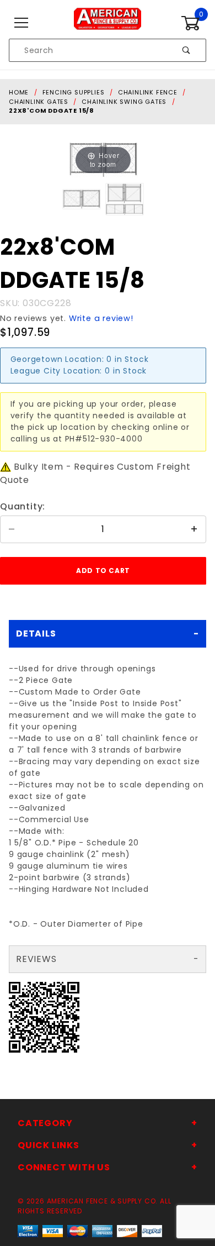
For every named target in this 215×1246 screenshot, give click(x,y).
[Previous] (91, 159)
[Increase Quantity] (195, 529)
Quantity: (22, 506)
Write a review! (101, 318)
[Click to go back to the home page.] (107, 22)
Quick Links (48, 1145)
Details (36, 633)
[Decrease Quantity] (12, 529)
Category (45, 1123)
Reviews (36, 959)
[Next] (115, 159)
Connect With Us (64, 1167)
